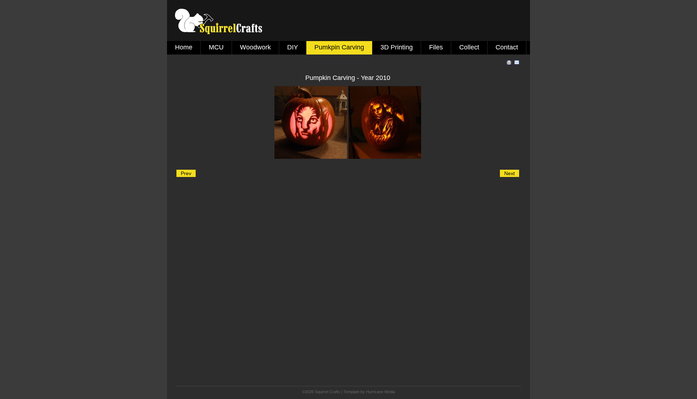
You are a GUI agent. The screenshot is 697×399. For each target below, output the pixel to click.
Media (389, 392)
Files (436, 47)
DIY (292, 47)
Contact (507, 47)
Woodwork (255, 47)
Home (183, 47)
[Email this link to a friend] (517, 63)
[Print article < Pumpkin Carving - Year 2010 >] (509, 63)
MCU (216, 47)
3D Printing (396, 47)
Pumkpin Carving (339, 47)
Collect (469, 47)
